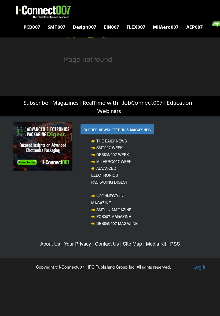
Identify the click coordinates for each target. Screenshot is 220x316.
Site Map (132, 243)
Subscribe (35, 103)
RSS (175, 243)
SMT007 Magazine (113, 209)
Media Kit (156, 243)
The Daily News (111, 141)
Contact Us (107, 243)
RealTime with (100, 103)
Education (179, 103)
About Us (50, 243)
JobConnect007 (142, 103)
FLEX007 (136, 28)
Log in (200, 266)
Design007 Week (112, 154)
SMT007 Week (109, 147)
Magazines (65, 103)
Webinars (109, 111)
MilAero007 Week (113, 161)
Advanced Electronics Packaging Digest (109, 175)
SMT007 (56, 28)
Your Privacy (77, 243)
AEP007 (194, 28)
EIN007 (111, 28)
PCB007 (32, 28)
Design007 (84, 28)
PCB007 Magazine (113, 216)
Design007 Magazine (117, 223)
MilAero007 (166, 28)
